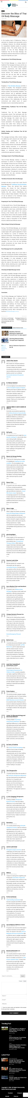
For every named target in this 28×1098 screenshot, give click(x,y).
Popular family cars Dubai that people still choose (18, 1078)
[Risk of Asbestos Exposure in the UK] (5, 348)
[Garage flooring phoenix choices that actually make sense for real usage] (4, 1059)
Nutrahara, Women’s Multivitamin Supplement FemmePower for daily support (17, 333)
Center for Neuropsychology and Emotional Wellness (15, 716)
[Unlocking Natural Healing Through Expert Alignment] (5, 340)
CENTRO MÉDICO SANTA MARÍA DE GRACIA (16, 407)
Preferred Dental (11, 896)
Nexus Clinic (9, 482)
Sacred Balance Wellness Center (15, 924)
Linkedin (7, 1096)
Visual (20, 981)
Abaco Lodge (10, 508)
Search (22, 976)
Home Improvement (13, 1058)
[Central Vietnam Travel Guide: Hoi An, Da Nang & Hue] (4, 1037)
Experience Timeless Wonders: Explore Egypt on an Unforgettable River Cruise (17, 1046)
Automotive (11, 1076)
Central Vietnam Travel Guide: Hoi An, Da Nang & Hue (17, 1038)
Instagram (19, 1093)
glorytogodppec (11, 534)
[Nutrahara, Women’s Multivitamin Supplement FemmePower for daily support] (5, 333)
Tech (10, 1067)
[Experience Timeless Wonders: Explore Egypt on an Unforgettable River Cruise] (4, 1044)
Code (25, 981)
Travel (10, 1027)
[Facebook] (6, 1093)
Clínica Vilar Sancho (12, 360)
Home (2, 8)
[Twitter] (20, 1096)
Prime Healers (10, 691)
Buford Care (9, 640)
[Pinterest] (11, 1096)
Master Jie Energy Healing (13, 456)
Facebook (10, 1093)
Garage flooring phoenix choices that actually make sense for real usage (17, 1061)
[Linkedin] (3, 1096)
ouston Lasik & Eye (11, 846)
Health (7, 8)
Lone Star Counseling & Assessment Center (13, 665)
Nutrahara (9, 822)
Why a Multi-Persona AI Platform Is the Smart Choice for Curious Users (17, 1070)
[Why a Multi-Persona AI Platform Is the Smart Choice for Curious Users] (4, 1068)
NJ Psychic (9, 432)
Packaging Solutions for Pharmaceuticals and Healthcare (21, 320)
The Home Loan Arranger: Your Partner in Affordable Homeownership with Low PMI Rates (7, 320)
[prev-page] (2, 353)
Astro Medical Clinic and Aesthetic (16, 586)
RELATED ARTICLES (6, 327)
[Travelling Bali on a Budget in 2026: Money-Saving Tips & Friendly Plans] (4, 1028)
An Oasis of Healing (12, 744)
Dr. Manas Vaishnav (12, 382)
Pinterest (16, 1096)
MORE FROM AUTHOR (18, 327)
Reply (7, 378)
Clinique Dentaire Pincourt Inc (15, 614)
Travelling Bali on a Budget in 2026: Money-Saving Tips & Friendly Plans (17, 1030)
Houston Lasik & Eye (12, 560)
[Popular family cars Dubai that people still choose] (4, 1077)
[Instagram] (15, 1093)
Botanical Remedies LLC (13, 950)
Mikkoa (8, 872)
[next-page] (5, 353)
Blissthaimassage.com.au (12, 311)
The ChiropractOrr (11, 770)
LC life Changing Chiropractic (14, 796)
